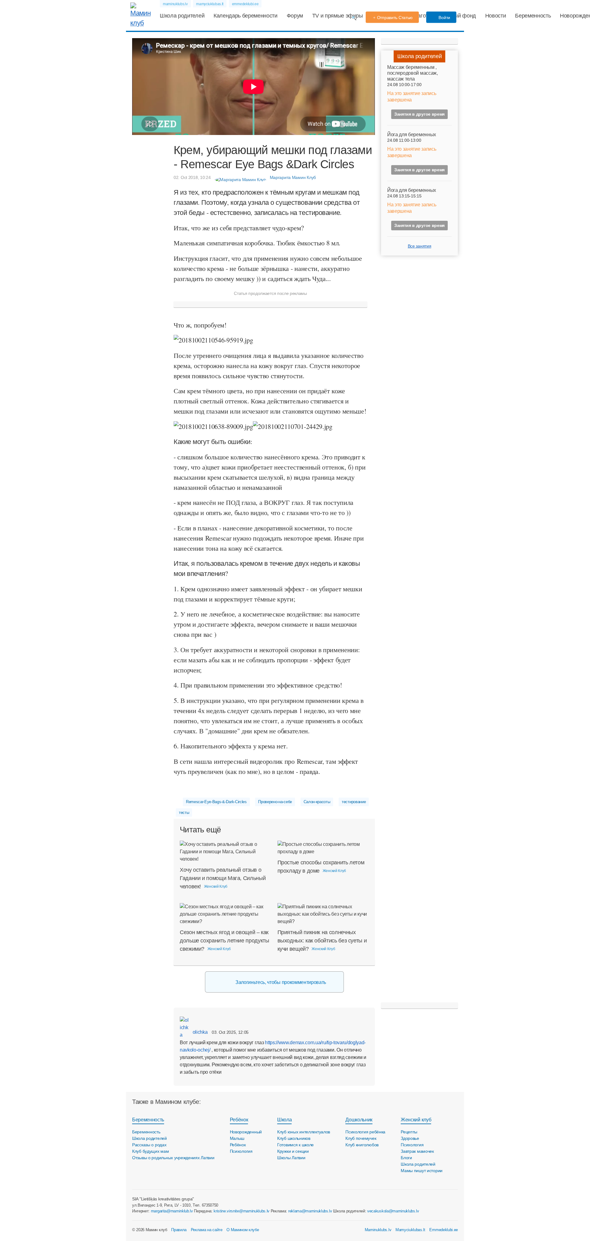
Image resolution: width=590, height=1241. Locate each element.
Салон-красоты (317, 801)
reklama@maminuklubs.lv (310, 1211)
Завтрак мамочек (417, 1151)
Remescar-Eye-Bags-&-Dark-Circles (216, 801)
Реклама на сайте (206, 1229)
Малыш (237, 1138)
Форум (295, 16)
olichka (199, 1032)
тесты (184, 812)
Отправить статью (395, 17)
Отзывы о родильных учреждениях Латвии (173, 1157)
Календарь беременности (245, 16)
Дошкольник (358, 1119)
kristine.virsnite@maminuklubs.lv (241, 1211)
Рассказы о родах (149, 1144)
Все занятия (419, 246)
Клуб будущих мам (150, 1151)
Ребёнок (239, 1119)
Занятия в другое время (419, 114)
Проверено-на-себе (275, 801)
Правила (179, 1229)
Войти (444, 17)
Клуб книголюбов (362, 1144)
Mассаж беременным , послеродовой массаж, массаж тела (412, 73)
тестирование (354, 801)
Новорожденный (246, 1131)
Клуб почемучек (360, 1138)
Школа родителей (182, 16)
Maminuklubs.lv (378, 1229)
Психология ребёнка (365, 1131)
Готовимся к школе (295, 1144)
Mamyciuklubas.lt (410, 1229)
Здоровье (410, 1138)
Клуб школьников (293, 1138)
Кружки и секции (293, 1151)
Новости (495, 16)
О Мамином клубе (242, 1229)
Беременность (533, 16)
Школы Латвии (291, 1157)
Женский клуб (416, 1119)
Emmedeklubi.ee (443, 1229)
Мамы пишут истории (421, 1170)
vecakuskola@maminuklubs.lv (393, 1211)
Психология (241, 1151)
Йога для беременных (411, 134)
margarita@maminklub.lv (172, 1211)
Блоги (406, 1157)
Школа (284, 1119)
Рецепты (409, 1131)
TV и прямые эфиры (337, 16)
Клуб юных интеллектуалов (303, 1131)
